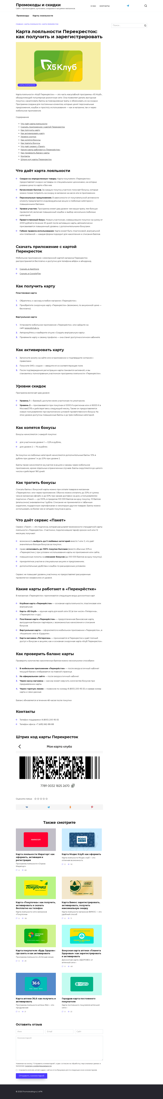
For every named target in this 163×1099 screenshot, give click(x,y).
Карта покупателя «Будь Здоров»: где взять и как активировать (35, 952)
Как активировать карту (33, 133)
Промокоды (22, 16)
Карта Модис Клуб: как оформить (81, 854)
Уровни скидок (28, 137)
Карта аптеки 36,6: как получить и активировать (36, 1000)
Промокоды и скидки (38, 5)
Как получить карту (30, 130)
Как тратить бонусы (30, 143)
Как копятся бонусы (31, 140)
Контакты (105, 6)
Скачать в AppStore (29, 269)
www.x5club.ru (32, 328)
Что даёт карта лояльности (34, 124)
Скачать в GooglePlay (30, 273)
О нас (93, 6)
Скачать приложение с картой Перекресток (43, 127)
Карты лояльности (43, 16)
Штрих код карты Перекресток (36, 159)
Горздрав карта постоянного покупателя (78, 1000)
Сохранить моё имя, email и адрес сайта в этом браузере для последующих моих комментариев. (58, 1070)
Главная (19, 24)
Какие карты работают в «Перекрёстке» (40, 150)
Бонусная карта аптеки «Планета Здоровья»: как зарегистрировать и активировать (81, 953)
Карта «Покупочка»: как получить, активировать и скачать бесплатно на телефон (36, 905)
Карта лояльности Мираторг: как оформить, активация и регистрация (35, 857)
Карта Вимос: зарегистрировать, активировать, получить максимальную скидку (81, 905)
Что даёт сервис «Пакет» (33, 146)
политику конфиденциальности (38, 1066)
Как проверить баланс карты (35, 153)
